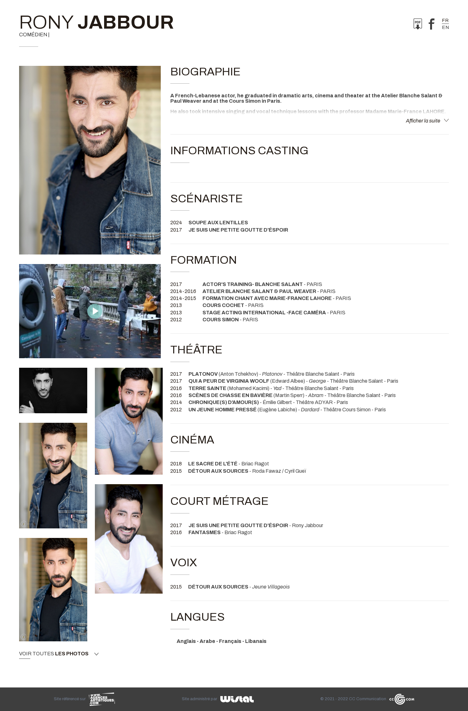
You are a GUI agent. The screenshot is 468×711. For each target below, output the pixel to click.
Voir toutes (54, 653)
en (445, 27)
